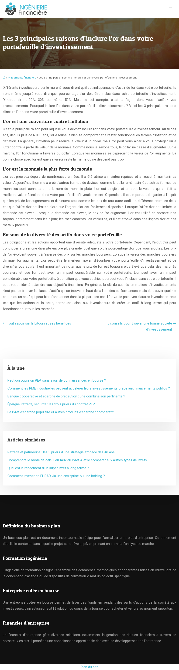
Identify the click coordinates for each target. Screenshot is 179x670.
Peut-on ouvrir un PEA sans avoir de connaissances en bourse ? (56, 380)
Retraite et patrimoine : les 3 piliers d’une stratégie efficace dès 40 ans (61, 452)
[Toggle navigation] (170, 9)
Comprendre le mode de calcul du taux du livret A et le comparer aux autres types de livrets (77, 460)
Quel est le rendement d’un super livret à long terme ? (48, 468)
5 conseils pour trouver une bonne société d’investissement (139, 326)
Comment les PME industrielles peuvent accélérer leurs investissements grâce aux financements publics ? (88, 388)
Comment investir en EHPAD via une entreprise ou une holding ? (56, 476)
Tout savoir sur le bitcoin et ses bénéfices (39, 323)
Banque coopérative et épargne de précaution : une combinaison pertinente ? (66, 396)
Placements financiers (22, 77)
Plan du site (89, 667)
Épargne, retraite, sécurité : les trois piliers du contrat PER (51, 404)
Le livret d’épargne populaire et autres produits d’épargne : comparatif (60, 412)
